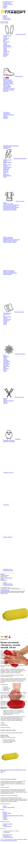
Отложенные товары (8, 585)
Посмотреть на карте (8, 837)
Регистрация (6, 590)
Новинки (5, 15)
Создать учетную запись (9, 807)
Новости (5, 816)
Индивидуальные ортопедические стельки (13, 815)
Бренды (5, 16)
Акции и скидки (7, 19)
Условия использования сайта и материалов (14, 840)
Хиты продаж (6, 18)
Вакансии (5, 819)
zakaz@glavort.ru (7, 835)
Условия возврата (7, 826)
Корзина (2, 577)
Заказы (4, 582)
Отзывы (5, 814)
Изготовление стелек (8, 1)
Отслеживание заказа (5, 588)
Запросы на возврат (7, 583)
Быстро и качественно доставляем (8, 779)
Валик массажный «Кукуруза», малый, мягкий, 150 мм (13, 769)
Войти (4, 7)
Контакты (5, 6)
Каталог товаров (7, 813)
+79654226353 (6, 832)
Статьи (5, 818)
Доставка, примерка (8, 4)
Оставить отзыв (7, 2)
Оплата (5, 5)
